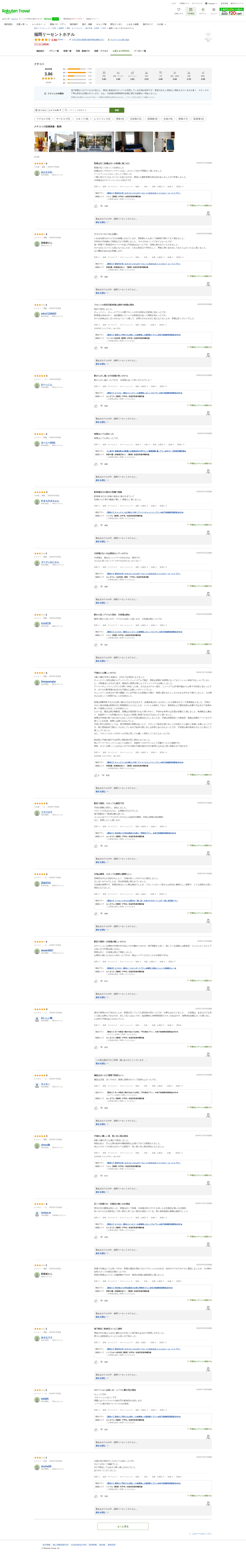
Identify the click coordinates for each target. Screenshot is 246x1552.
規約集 (102, 1545)
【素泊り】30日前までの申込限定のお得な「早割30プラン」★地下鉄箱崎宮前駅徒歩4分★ (141, 833)
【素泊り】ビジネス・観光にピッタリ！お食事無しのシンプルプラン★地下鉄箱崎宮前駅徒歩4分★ (144, 393)
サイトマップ (197, 3)
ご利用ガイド (184, 3)
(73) (83, 50)
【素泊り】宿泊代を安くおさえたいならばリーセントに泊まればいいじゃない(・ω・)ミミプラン (143, 193)
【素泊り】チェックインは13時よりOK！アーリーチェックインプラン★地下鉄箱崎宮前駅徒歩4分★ (145, 512)
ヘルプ (173, 3)
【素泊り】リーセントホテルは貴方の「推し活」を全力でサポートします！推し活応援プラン (142, 901)
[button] (41, 142)
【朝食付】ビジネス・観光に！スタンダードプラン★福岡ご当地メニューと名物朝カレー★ (141, 968)
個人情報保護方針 (61, 1545)
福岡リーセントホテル (54, 34)
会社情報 (46, 1545)
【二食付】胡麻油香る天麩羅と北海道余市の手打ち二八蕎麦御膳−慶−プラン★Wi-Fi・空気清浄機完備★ (146, 451)
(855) (121, 50)
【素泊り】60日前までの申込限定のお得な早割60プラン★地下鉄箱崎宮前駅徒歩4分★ (139, 1288)
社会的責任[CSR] (78, 1545)
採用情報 (93, 1545)
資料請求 (112, 1545)
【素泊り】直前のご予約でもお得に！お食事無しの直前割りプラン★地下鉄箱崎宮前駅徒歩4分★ (143, 335)
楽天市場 (224, 3)
